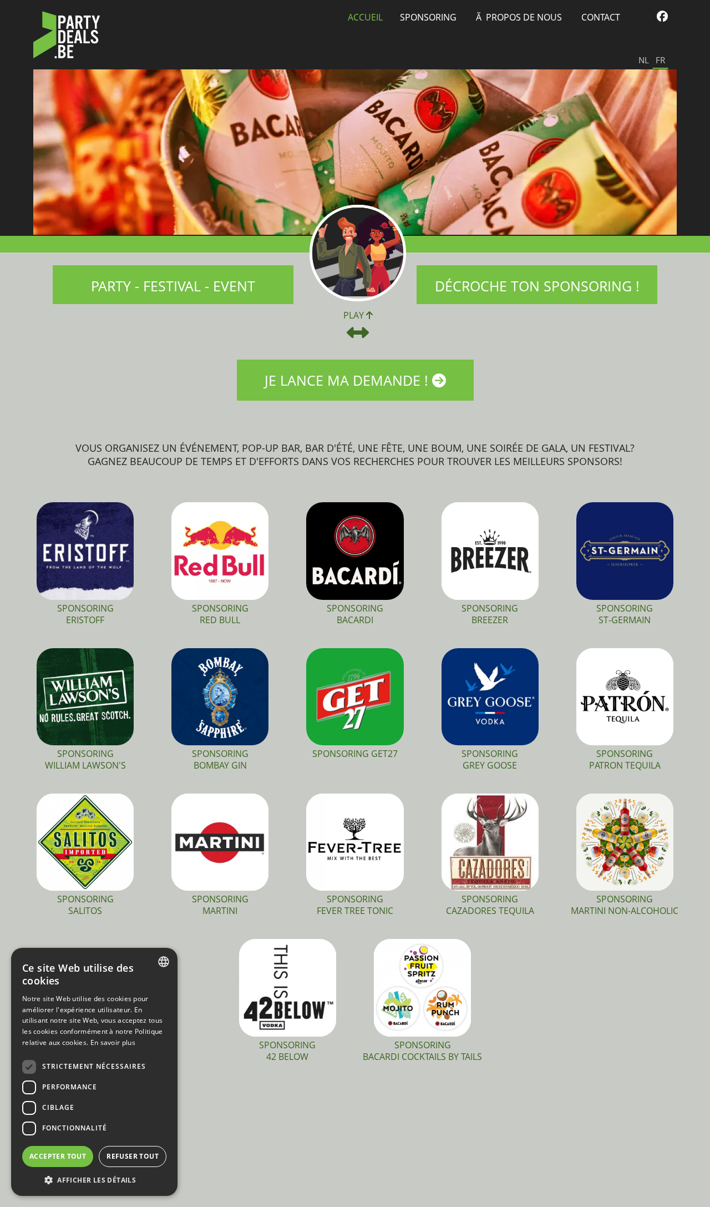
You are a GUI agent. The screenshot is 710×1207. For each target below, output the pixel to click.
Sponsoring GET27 (355, 754)
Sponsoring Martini (220, 905)
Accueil (365, 17)
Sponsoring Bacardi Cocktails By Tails (422, 1051)
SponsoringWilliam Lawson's (85, 759)
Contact (600, 17)
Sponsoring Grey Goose (490, 759)
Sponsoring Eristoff (85, 614)
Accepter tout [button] (57, 1156)
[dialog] (94, 1072)
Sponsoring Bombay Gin (220, 759)
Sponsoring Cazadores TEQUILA (490, 905)
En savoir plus (112, 1042)
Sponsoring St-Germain (624, 614)
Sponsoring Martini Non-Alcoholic (624, 905)
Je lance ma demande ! (348, 380)
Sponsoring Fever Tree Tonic (355, 905)
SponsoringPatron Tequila (625, 759)
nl (643, 59)
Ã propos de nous (519, 17)
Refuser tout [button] (132, 1156)
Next (665, 153)
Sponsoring (428, 17)
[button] (94, 1179)
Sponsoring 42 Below (287, 1051)
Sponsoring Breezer (490, 614)
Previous (45, 153)
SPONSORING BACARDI (355, 614)
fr (660, 59)
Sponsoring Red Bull (220, 614)
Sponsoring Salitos (85, 905)
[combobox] (163, 961)
